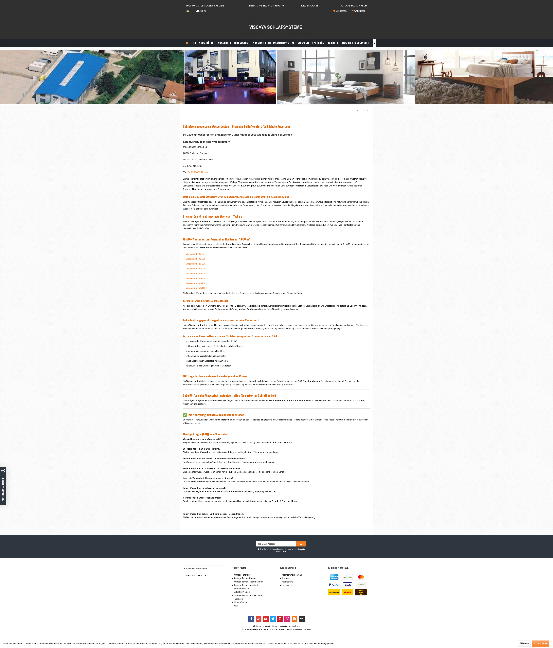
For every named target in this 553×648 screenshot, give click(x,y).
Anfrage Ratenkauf (242, 575)
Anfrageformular (241, 589)
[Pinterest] (280, 619)
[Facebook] (251, 619)
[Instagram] (287, 619)
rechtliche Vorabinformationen (248, 595)
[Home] (187, 43)
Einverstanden (540, 643)
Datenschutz (287, 582)
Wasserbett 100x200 (195, 259)
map (207, 172)
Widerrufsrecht (240, 602)
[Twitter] (273, 619)
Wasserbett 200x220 (195, 288)
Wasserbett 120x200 (195, 264)
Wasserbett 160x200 (195, 273)
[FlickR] (302, 619)
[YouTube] (266, 619)
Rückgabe (238, 599)
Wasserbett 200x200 (195, 283)
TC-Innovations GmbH (302, 629)
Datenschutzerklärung (292, 575)
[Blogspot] (294, 619)
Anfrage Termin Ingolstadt (246, 585)
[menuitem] (359, 11)
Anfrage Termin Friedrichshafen (248, 582)
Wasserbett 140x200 (195, 268)
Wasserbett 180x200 (195, 278)
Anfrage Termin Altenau (245, 578)
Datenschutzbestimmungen (275, 549)
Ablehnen (524, 643)
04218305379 (195, 172)
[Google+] (258, 619)
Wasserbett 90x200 (195, 254)
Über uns (286, 578)
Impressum (287, 585)
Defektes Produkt (242, 592)
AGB (236, 606)
